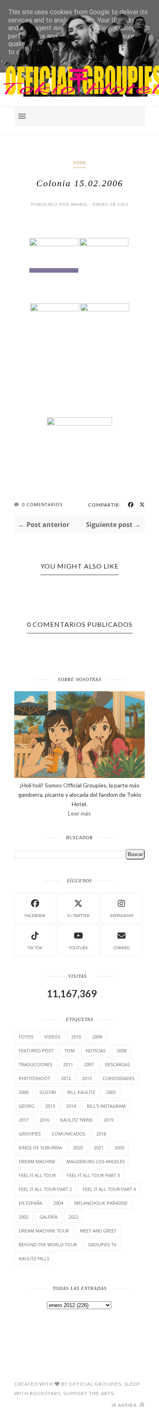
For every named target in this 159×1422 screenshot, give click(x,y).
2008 (121, 1050)
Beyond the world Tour (48, 1244)
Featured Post (36, 1050)
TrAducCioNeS (35, 1064)
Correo (121, 947)
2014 (71, 1106)
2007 (89, 1064)
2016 (44, 1120)
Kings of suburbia (40, 1147)
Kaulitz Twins (76, 1120)
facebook (35, 915)
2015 (87, 1078)
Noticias (96, 1050)
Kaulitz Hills (34, 1258)
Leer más (79, 813)
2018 (101, 1134)
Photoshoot (34, 1078)
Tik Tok (35, 947)
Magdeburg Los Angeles (95, 1161)
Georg (26, 1106)
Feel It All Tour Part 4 (109, 1189)
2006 (79, 162)
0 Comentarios (42, 504)
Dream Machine (37, 1161)
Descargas (117, 1064)
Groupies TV (102, 1244)
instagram (121, 915)
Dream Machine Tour (44, 1231)
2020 (78, 1147)
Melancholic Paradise (101, 1203)
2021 (99, 1147)
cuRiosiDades (119, 1078)
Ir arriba (125, 1405)
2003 (119, 1147)
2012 (66, 1078)
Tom (69, 1050)
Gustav (48, 1092)
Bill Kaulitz (81, 1092)
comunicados (68, 1134)
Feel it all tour (37, 1175)
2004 (58, 1203)
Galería (48, 1217)
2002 (24, 1217)
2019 (108, 1120)
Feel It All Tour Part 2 (45, 1189)
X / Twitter (78, 915)
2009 (97, 1037)
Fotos (26, 1037)
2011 (68, 1064)
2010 (76, 1037)
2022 (73, 1217)
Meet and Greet (98, 1231)
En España (30, 1203)
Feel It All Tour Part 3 (93, 1175)
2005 (111, 1092)
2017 (24, 1120)
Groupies (30, 1134)
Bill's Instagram (106, 1106)
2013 (50, 1106)
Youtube (78, 947)
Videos (52, 1037)
